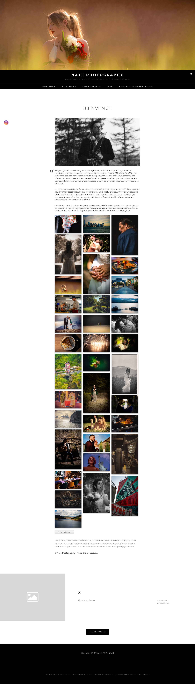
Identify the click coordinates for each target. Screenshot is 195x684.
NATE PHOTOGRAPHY (97, 75)
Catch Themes (142, 675)
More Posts (97, 632)
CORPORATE (90, 86)
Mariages (48, 86)
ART (110, 86)
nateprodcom (163, 603)
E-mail (110, 653)
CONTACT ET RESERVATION (136, 86)
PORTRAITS (69, 86)
